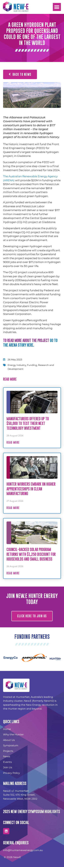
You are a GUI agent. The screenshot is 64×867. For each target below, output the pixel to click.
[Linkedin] (6, 831)
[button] (57, 7)
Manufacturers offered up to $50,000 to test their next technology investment (28, 423)
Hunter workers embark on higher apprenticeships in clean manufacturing (31, 489)
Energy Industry (17, 365)
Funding (32, 365)
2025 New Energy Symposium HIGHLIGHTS (31, 811)
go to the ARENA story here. (30, 342)
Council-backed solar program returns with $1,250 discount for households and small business (31, 554)
